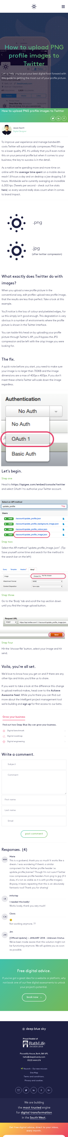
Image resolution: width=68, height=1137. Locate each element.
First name (10, 800)
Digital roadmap (15, 736)
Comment (13, 775)
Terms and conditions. (34, 1077)
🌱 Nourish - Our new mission (34, 1069)
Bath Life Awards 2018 (34, 1042)
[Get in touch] (18, 1090)
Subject (12, 764)
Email (10, 821)
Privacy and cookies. (34, 1081)
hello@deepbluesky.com (34, 1057)
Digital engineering (16, 742)
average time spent (31, 172)
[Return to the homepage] (34, 6)
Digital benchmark (15, 731)
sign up (27, 704)
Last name (10, 810)
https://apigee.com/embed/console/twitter (38, 484)
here (4, 190)
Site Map (34, 1073)
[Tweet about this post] (53, 118)
